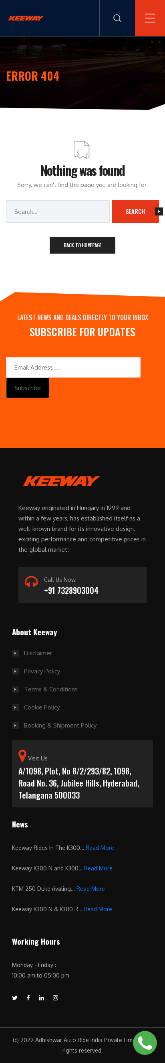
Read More (100, 847)
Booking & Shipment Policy (60, 725)
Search (135, 211)
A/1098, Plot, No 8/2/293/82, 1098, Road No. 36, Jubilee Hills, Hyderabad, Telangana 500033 (78, 783)
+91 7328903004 (71, 590)
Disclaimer (38, 653)
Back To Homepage (82, 245)
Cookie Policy (42, 707)
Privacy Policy (42, 671)
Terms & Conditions (51, 689)
